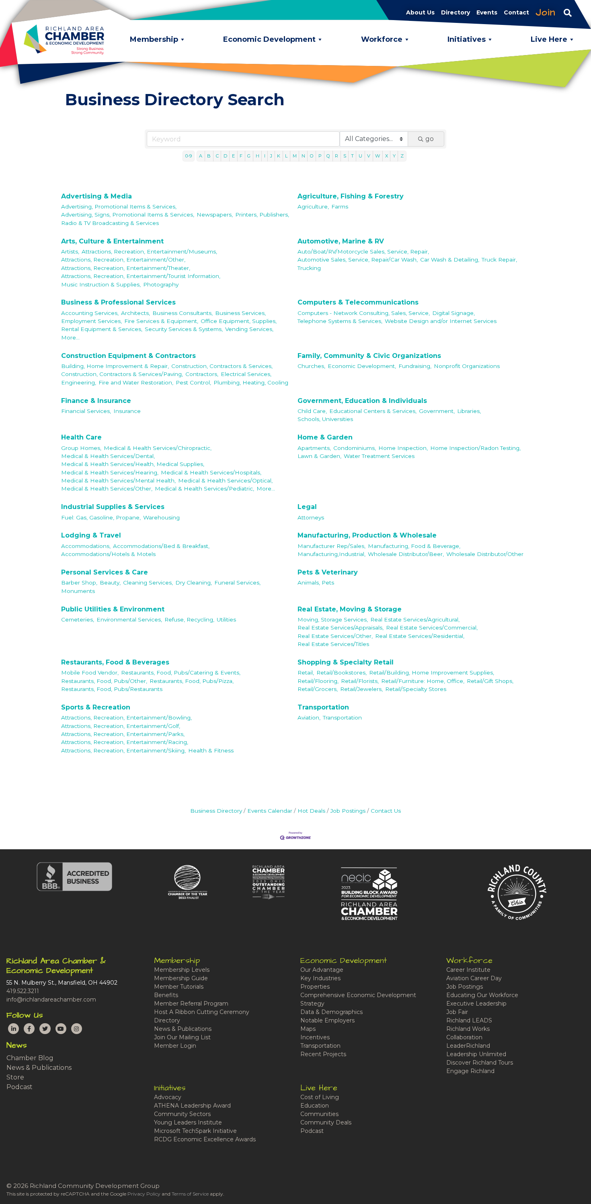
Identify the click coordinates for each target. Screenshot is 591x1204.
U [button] (360, 156)
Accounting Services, (90, 313)
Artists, (70, 251)
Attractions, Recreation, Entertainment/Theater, (125, 268)
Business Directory (216, 810)
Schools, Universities (325, 419)
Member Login (175, 1045)
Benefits (166, 995)
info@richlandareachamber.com (51, 999)
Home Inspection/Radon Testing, (475, 448)
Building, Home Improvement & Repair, (115, 366)
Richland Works (468, 1028)
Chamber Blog (29, 1058)
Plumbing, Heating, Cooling (250, 382)
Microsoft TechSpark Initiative (195, 1130)
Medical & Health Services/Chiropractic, (157, 448)
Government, (437, 411)
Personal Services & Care (104, 572)
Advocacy (167, 1097)
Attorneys (311, 517)
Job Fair (457, 1012)
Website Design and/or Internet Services (441, 321)
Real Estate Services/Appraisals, (341, 627)
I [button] (264, 156)
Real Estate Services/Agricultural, (415, 619)
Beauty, (110, 582)
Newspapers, (215, 214)
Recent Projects (323, 1054)
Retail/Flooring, (318, 681)
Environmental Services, (129, 619)
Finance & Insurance (96, 401)
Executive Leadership (476, 1003)
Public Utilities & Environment (112, 609)
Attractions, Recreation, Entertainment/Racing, (124, 742)
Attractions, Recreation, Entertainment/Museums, (149, 251)
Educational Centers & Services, (373, 411)
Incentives (315, 1037)
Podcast (19, 1087)
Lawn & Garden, (319, 456)
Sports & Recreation (95, 707)
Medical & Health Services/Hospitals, (211, 472)
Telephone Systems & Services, (340, 321)
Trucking (309, 268)
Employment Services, (91, 321)
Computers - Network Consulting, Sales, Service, (364, 313)
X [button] (386, 156)
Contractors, (201, 374)
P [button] (320, 156)
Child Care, (312, 411)
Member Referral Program (191, 1003)
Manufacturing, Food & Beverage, (414, 546)
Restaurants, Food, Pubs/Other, (104, 681)
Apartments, (314, 448)
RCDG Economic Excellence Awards (205, 1139)
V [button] (368, 156)
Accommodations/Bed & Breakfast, (161, 546)
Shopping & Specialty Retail (346, 662)
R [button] (336, 156)
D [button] (225, 156)
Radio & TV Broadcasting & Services (110, 223)
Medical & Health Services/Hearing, (109, 472)
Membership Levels (181, 969)
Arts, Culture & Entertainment (112, 241)
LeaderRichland (468, 1045)
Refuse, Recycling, (189, 619)
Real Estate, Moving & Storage (350, 609)
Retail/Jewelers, (361, 689)
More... (70, 337)
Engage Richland (470, 1071)
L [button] (286, 156)
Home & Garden (325, 437)
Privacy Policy (143, 1194)
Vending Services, (249, 329)
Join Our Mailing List (182, 1037)
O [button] (312, 156)
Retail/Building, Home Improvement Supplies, (431, 672)
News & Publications (39, 1067)
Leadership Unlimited (476, 1054)
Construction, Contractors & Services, (222, 366)
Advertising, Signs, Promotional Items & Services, (127, 214)
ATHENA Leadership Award (192, 1105)
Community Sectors (182, 1114)
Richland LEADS (469, 1020)
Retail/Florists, (360, 681)
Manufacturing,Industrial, (331, 554)
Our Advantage (321, 969)
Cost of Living (319, 1097)
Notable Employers (327, 1020)
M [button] (295, 156)
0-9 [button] (188, 156)
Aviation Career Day (474, 978)
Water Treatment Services (379, 456)
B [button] (209, 156)
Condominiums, (354, 448)
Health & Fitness (211, 750)
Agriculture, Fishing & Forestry (351, 196)
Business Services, (240, 313)
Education (314, 1105)
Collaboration (464, 1037)
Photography (161, 284)
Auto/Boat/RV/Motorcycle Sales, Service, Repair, (363, 251)
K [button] (278, 156)
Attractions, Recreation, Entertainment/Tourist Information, (140, 276)
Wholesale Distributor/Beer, (406, 554)
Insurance (127, 411)
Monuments (78, 591)
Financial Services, (86, 411)
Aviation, (309, 717)
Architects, (135, 313)
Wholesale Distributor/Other (484, 554)
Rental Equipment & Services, (101, 329)
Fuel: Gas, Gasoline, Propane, (101, 517)
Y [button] (394, 156)
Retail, (306, 672)
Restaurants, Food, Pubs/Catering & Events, (180, 672)
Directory (167, 1020)
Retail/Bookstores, (341, 672)
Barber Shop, (79, 582)
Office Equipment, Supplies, (239, 321)
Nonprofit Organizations (467, 366)
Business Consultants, (182, 313)
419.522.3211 (22, 991)
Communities (319, 1114)
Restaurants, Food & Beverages (115, 662)
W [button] (377, 156)
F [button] (241, 156)
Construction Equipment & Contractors (128, 356)
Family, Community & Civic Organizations (369, 356)
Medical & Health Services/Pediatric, (204, 488)
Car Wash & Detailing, (449, 259)
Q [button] (328, 156)
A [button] (200, 156)
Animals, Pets (316, 582)
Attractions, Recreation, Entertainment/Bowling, (126, 717)
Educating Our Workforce (482, 995)
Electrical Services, (246, 374)
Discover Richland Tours (479, 1062)
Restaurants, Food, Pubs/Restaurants (111, 689)
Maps (308, 1028)
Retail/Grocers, (318, 689)
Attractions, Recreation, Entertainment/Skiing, (123, 750)
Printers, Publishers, (262, 214)
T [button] (352, 156)
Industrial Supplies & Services (112, 507)
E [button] (233, 156)
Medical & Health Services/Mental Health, (118, 480)
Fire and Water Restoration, (135, 382)
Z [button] (402, 156)
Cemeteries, (77, 619)
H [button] (257, 156)
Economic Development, (362, 366)
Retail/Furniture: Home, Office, (422, 681)
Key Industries (320, 978)
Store (15, 1077)
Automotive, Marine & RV (341, 241)
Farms (339, 206)
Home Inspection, (403, 448)
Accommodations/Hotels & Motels (108, 554)
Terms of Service (190, 1194)
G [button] (248, 156)
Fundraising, (414, 366)
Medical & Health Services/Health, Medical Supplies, (132, 464)
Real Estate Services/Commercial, (432, 627)
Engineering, (78, 382)
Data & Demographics (331, 1012)
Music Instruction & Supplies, (101, 284)
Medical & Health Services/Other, (106, 488)
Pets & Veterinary (328, 572)
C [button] (217, 156)
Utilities (226, 619)
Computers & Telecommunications (358, 302)
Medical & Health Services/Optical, (225, 480)
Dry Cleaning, (193, 582)
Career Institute (468, 969)
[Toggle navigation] (568, 12)
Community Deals (325, 1122)
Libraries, (469, 411)
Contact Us (386, 810)
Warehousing (161, 517)
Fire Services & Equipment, (161, 321)
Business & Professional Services (118, 302)
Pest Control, (193, 382)
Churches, (311, 366)
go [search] (429, 139)
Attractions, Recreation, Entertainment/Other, (123, 259)
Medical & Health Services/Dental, (108, 456)
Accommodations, (86, 546)
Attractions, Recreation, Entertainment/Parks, (123, 734)
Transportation (323, 707)
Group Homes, (81, 448)
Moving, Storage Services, (333, 619)
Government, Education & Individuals (362, 401)
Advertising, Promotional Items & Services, (118, 206)
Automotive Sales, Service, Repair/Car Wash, (358, 259)
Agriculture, (313, 206)
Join (546, 12)
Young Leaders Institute (188, 1122)
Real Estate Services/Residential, (419, 636)
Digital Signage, (453, 313)
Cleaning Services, (148, 582)
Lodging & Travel (91, 535)
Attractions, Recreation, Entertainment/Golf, (120, 726)
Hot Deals (311, 810)
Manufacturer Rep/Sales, (331, 546)
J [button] (271, 156)
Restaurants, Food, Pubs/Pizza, (192, 681)
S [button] (344, 156)
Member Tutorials (178, 986)
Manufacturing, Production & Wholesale (367, 535)
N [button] (303, 156)
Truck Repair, (499, 259)
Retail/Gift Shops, (490, 681)
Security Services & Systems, (184, 329)
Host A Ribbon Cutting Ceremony (201, 1012)
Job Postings (347, 810)
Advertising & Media (96, 196)
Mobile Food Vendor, (90, 672)
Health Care (81, 437)
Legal (307, 507)
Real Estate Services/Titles (333, 644)
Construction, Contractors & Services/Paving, (122, 374)
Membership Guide (181, 978)
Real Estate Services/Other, (335, 636)
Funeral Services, (237, 582)
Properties (315, 986)
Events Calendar (269, 810)
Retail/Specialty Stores (415, 689)
